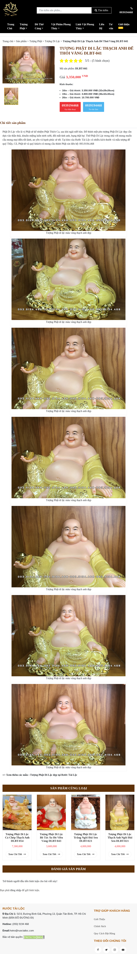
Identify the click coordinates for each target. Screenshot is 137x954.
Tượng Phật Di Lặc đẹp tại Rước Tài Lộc (53, 774)
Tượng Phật (24, 26)
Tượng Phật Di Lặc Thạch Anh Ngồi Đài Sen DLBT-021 (120, 837)
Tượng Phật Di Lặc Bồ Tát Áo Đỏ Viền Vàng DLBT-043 (51, 837)
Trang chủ (8, 41)
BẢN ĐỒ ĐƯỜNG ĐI (21, 917)
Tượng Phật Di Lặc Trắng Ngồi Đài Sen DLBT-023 (86, 837)
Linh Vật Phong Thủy (85, 26)
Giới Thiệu (99, 919)
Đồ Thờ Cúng (39, 26)
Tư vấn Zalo (93, 107)
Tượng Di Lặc (52, 41)
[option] (29, 64)
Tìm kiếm (102, 10)
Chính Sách (100, 926)
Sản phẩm (21, 41)
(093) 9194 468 (20, 924)
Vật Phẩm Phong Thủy (61, 26)
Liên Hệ (101, 26)
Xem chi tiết (15, 854)
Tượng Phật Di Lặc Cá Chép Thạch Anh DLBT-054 (17, 837)
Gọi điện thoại (70, 107)
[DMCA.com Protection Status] (34, 936)
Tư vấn (111, 26)
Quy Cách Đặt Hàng (104, 933)
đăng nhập (15, 890)
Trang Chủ (10, 26)
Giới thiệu (123, 26)
